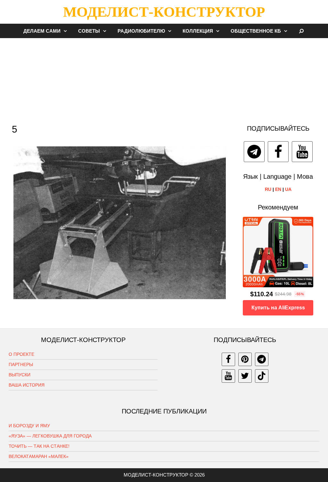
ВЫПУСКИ (19, 374)
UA (288, 189)
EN (278, 189)
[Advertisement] (164, 78)
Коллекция (198, 31)
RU (268, 189)
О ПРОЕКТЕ (21, 354)
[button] (67, 31)
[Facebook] (278, 151)
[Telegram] (254, 151)
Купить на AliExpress (278, 307)
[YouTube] (302, 151)
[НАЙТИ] (301, 31)
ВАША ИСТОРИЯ (27, 385)
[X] (245, 376)
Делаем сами (42, 31)
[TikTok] (261, 376)
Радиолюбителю (141, 31)
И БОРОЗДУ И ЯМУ (29, 425)
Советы (89, 31)
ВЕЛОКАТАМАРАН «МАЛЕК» (39, 456)
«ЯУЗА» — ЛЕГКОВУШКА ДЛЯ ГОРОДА (50, 435)
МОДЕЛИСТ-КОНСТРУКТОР (164, 12)
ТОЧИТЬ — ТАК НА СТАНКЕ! (39, 446)
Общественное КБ (256, 31)
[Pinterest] (245, 359)
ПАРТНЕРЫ (21, 364)
